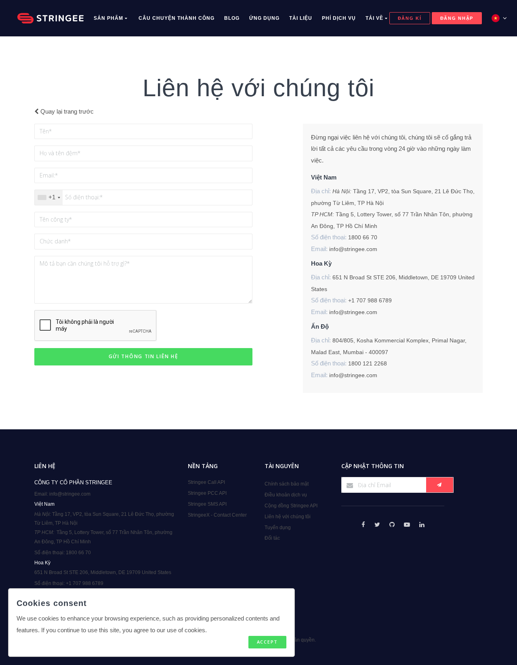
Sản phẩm (109, 18)
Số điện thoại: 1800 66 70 (62, 552)
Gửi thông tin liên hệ (144, 356)
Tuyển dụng (278, 527)
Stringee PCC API (207, 493)
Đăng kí (410, 18)
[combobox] (49, 197)
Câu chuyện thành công (176, 18)
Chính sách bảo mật (287, 484)
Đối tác (272, 538)
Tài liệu (300, 18)
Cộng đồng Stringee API (291, 506)
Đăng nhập (456, 18)
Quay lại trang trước (66, 111)
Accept (267, 642)
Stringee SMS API (207, 504)
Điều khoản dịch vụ (286, 495)
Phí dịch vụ (339, 18)
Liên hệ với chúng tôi (288, 516)
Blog (232, 18)
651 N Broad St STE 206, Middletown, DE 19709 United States (102, 572)
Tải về (375, 18)
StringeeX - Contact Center (217, 515)
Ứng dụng (264, 18)
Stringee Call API (206, 482)
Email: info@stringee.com (62, 494)
